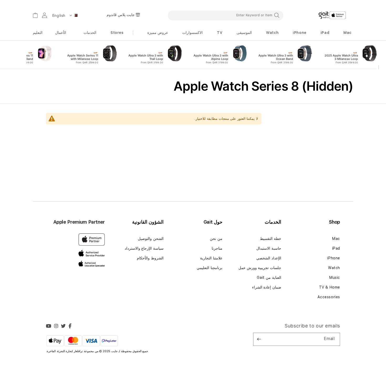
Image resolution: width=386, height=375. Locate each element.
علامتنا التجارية (211, 258)
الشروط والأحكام (150, 258)
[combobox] (225, 15)
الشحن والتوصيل (151, 239)
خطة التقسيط (270, 239)
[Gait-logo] (332, 15)
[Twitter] (63, 326)
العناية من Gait (269, 277)
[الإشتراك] (259, 339)
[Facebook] (70, 326)
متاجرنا (217, 248)
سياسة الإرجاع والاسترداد (144, 248)
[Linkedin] (56, 326)
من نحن (216, 239)
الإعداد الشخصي (268, 258)
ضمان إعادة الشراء (266, 287)
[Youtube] (48, 326)
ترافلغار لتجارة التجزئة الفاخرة (65, 351)
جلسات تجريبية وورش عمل (259, 268)
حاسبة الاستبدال (268, 248)
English (58, 15)
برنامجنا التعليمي (209, 268)
